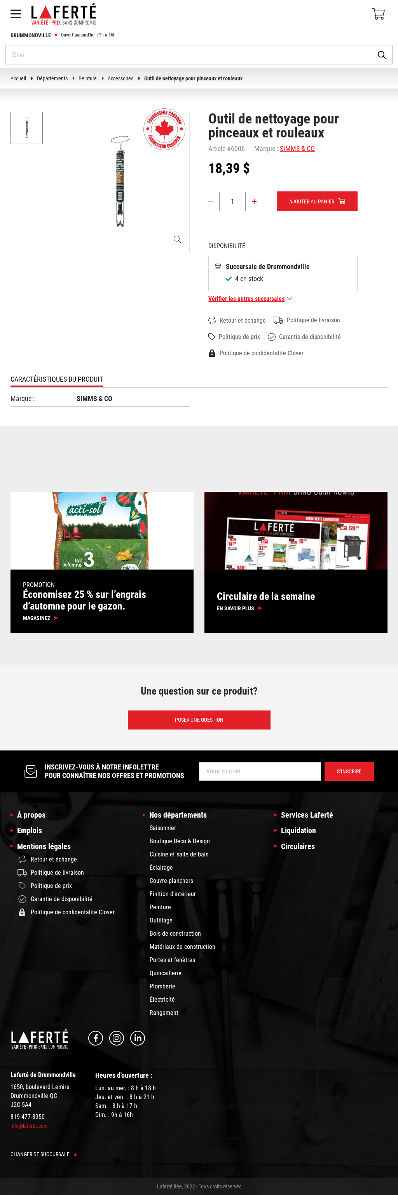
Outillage (161, 920)
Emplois (29, 830)
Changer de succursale (40, 1154)
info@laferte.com (29, 1126)
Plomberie (162, 986)
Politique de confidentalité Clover (262, 353)
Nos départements (178, 815)
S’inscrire (349, 771)
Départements (52, 78)
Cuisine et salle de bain (179, 854)
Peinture (88, 78)
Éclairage (161, 867)
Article (216, 148)
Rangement (164, 1012)
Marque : (266, 148)
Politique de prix (239, 336)
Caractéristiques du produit (56, 379)
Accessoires (120, 78)
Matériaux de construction (182, 946)
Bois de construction (175, 933)
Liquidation (298, 830)
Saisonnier (163, 828)
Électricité (162, 999)
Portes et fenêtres (172, 960)
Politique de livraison (313, 320)
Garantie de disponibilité (310, 336)
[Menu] (15, 14)
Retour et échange (243, 320)
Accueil (18, 78)
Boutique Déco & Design (180, 841)
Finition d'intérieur (173, 894)
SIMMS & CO (297, 148)
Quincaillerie (166, 973)
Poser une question (199, 720)
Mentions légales (44, 846)
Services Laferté (307, 815)
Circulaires (298, 846)
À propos (31, 815)
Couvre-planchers (171, 880)
